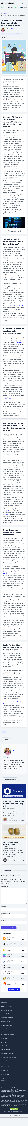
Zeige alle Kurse (14, 989)
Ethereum (18, 572)
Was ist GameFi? (6, 1029)
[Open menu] (25, 3)
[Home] (1, 13)
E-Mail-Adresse (6, 913)
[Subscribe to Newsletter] (19, 3)
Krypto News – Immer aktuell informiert (12, 33)
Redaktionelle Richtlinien (8, 1057)
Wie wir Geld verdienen (8, 1046)
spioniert (5, 514)
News (5, 13)
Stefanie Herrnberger (13, 859)
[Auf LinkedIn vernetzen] (8, 757)
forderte (19, 342)
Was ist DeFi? (5, 1014)
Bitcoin (5, 574)
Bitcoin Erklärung (6, 1010)
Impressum (4, 1070)
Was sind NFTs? (6, 1021)
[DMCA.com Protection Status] (14, 1109)
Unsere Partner (5, 1049)
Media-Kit (4, 1061)
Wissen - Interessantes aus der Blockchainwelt (14, 837)
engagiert (6, 511)
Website (3, 920)
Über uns (4, 1038)
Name (3, 906)
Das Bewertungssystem (8, 1053)
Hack (4, 732)
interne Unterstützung (16, 305)
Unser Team (4, 1042)
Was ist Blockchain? (7, 1006)
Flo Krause (17, 751)
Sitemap (3, 1080)
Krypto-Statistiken (7, 1025)
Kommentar (5, 886)
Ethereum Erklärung (7, 1017)
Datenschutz (5, 1074)
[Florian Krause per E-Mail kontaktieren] (4, 757)
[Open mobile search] (22, 3)
